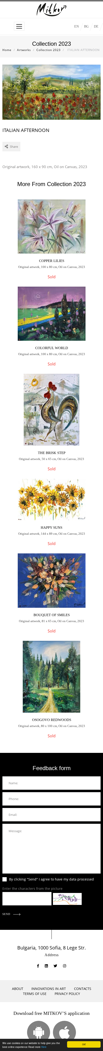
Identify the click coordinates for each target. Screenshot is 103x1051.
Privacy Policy (67, 993)
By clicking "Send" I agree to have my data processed (51, 879)
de (96, 26)
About (17, 988)
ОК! (84, 1044)
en (76, 26)
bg (86, 26)
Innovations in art (48, 988)
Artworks (24, 50)
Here (43, 1047)
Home (6, 50)
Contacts (82, 988)
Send (6, 914)
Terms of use (34, 993)
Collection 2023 (48, 50)
